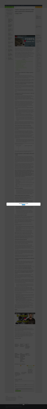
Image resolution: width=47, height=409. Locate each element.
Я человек (23, 204)
